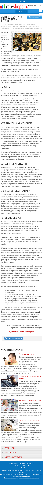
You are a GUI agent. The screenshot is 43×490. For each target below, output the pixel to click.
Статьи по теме (10, 448)
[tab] (13, 338)
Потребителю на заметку (9, 26)
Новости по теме (11, 453)
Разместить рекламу (11, 478)
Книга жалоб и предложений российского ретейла (18, 24)
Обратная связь (24, 465)
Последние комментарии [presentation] (13, 338)
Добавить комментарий (21, 331)
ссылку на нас (25, 476)
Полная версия (21, 2)
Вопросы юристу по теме (13, 457)
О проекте (21, 467)
